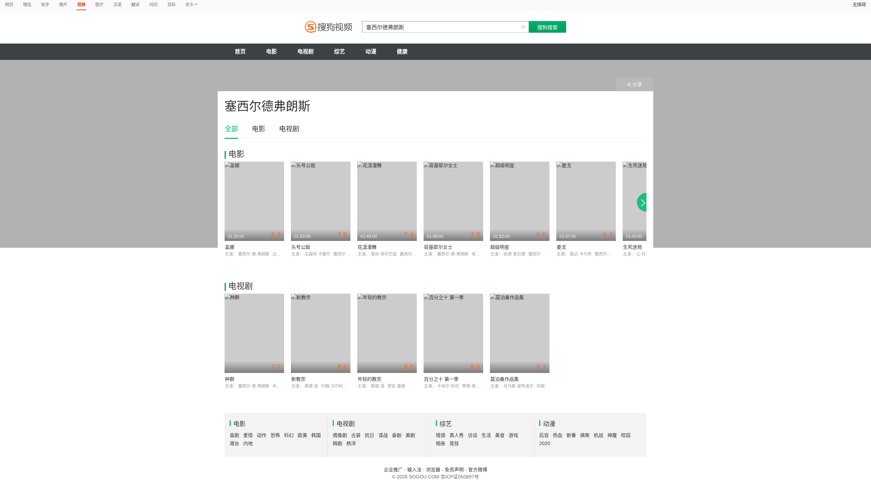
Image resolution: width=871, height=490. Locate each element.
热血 (557, 435)
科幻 (289, 435)
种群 (229, 379)
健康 (402, 51)
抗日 (369, 435)
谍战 (383, 435)
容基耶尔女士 (438, 247)
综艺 (339, 51)
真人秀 (456, 435)
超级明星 (499, 247)
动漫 (370, 51)
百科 (171, 4)
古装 (356, 435)
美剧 (410, 435)
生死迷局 (632, 247)
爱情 (248, 435)
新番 (571, 435)
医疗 (99, 4)
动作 (261, 435)
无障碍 (859, 4)
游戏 (513, 435)
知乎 (45, 4)
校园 (625, 435)
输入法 (414, 469)
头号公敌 (300, 247)
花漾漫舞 (367, 247)
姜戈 (561, 247)
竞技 (454, 443)
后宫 (544, 435)
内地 (248, 443)
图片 (63, 4)
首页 (240, 51)
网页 (9, 4)
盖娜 (229, 247)
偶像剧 (340, 435)
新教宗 (298, 379)
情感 (440, 435)
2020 (544, 443)
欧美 (302, 435)
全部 (231, 129)
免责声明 (454, 469)
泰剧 (396, 435)
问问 (153, 4)
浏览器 (433, 469)
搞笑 (585, 435)
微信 (27, 4)
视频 (81, 4)
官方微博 (477, 469)
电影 (271, 51)
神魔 (612, 435)
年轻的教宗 (369, 379)
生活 (486, 435)
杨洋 (351, 443)
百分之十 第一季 (441, 379)
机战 (598, 435)
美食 (500, 435)
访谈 (472, 435)
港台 (234, 443)
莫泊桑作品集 (504, 379)
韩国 (316, 435)
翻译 (135, 4)
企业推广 (393, 469)
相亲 (440, 443)
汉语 (117, 4)
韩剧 (337, 443)
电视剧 (305, 51)
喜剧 (234, 435)
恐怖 (275, 435)
